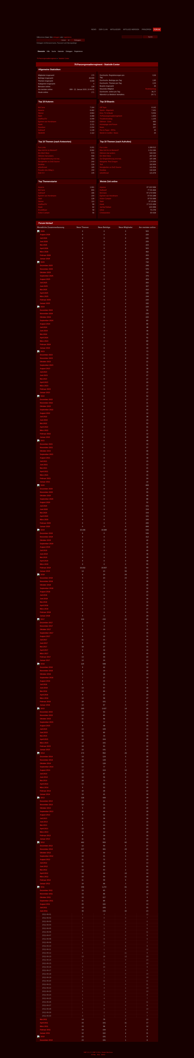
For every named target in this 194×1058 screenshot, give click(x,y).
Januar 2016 (45, 705)
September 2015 (46, 722)
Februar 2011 (45, 1030)
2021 (43, 441)
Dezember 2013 (46, 801)
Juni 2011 (44, 911)
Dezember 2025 (46, 266)
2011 (42, 887)
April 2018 (44, 605)
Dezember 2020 (46, 489)
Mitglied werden (131, 29)
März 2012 (44, 877)
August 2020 (45, 502)
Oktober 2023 (45, 362)
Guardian (41, 127)
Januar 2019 (45, 571)
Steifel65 (41, 133)
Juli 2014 (43, 774)
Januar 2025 (45, 303)
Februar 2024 (45, 344)
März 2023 (44, 386)
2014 (43, 753)
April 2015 (44, 739)
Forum (157, 29)
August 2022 (45, 413)
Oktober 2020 (45, 496)
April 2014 (44, 784)
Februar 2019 (45, 568)
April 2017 (44, 650)
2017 (43, 619)
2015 (43, 709)
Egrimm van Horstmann (47, 122)
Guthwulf (41, 130)
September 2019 (46, 544)
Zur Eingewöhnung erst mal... (49, 159)
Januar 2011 (45, 1033)
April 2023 (44, 382)
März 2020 (44, 520)
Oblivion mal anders (46, 156)
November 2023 (46, 358)
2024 (43, 307)
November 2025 (46, 269)
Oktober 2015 (45, 719)
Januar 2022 (45, 437)
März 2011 (44, 1026)
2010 (43, 1037)
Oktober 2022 (45, 406)
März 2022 (44, 430)
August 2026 (45, 235)
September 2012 (46, 856)
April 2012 (44, 873)
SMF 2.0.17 (87, 1052)
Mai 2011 (43, 1019)
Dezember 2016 (46, 667)
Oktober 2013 (45, 808)
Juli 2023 (43, 372)
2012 (43, 842)
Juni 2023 (44, 375)
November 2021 (46, 448)
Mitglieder (115, 29)
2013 (43, 798)
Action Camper (44, 213)
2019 (43, 530)
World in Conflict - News (109, 133)
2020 (43, 485)
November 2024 (46, 314)
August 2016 (45, 681)
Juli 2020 (43, 506)
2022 (43, 396)
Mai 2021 (43, 468)
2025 (43, 262)
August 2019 (45, 547)
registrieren (67, 37)
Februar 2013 (45, 836)
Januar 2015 (45, 750)
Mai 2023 (43, 379)
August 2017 (45, 636)
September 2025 (46, 276)
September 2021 (46, 454)
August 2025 (45, 279)
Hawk (40, 124)
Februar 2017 (45, 657)
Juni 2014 (44, 777)
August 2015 (45, 726)
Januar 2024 (45, 348)
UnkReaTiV (42, 119)
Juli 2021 (43, 461)
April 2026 (44, 248)
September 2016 (46, 678)
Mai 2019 (43, 557)
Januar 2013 (45, 839)
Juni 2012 (44, 866)
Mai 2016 (43, 691)
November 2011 (46, 894)
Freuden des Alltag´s (46, 170)
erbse (102, 210)
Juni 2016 (44, 688)
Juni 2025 (44, 286)
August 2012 (45, 860)
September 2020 (46, 499)
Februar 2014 (45, 791)
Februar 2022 (45, 434)
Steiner (41, 113)
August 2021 (45, 458)
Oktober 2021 (45, 451)
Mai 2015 (43, 736)
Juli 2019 (43, 550)
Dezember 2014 (46, 757)
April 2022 (44, 427)
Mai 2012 (43, 870)
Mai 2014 (43, 781)
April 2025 (44, 293)
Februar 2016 (45, 702)
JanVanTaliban (105, 207)
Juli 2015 (43, 729)
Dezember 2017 (46, 623)
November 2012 (46, 849)
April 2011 (44, 1023)
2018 (43, 575)
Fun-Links (42, 147)
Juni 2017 (44, 643)
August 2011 (45, 904)
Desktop (41, 164)
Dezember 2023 (46, 355)
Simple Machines (107, 1052)
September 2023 (46, 365)
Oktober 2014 (45, 763)
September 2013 (46, 811)
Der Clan (103, 29)
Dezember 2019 (46, 533)
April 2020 (44, 516)
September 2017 (46, 633)
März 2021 (44, 475)
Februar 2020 (45, 523)
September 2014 (46, 767)
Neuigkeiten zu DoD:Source (49, 162)
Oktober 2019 (45, 540)
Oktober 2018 (45, 585)
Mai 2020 (43, 513)
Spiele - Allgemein (107, 110)
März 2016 (44, 698)
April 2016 (44, 695)
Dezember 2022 (46, 399)
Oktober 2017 (45, 629)
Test (101, 164)
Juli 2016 (43, 684)
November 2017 (46, 626)
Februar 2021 (45, 478)
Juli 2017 (43, 640)
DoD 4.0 (41, 173)
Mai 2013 (43, 825)
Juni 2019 (44, 554)
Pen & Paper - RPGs (107, 130)
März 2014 (44, 788)
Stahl (40, 116)
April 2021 (44, 472)
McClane (41, 107)
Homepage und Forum (108, 124)
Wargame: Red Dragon (109, 162)
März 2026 (44, 252)
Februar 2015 (45, 746)
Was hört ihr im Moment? (47, 150)
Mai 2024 (43, 334)
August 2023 (45, 369)
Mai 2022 (43, 423)
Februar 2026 (45, 255)
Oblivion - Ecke (105, 122)
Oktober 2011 (45, 897)
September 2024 (46, 321)
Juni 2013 (44, 822)
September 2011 (46, 901)
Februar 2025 (45, 300)
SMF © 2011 (97, 1052)
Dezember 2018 (46, 578)
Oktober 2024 (45, 317)
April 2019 (44, 561)
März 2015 (44, 743)
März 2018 (44, 609)
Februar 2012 (45, 880)
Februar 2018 (45, 612)
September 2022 (46, 410)
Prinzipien (146, 29)
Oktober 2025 (45, 272)
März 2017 (44, 654)
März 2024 (44, 341)
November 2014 (46, 760)
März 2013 (44, 832)
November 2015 (46, 715)
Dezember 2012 (46, 846)
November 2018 (46, 581)
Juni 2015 (44, 732)
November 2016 (46, 671)
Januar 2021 (45, 482)
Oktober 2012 (45, 853)
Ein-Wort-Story (43, 153)
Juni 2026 (44, 242)
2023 (43, 351)
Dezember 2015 (46, 712)
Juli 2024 (43, 327)
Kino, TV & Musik (106, 113)
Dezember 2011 (46, 890)
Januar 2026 (45, 259)
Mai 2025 (43, 290)
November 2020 (46, 492)
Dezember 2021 (46, 444)
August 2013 (45, 815)
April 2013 (44, 829)
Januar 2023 (45, 393)
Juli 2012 (43, 863)
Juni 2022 (44, 420)
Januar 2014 (45, 794)
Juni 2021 (44, 465)
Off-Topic (103, 107)
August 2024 (45, 324)
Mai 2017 (43, 647)
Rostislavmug (150, 89)
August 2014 (45, 770)
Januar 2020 (45, 527)
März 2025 (44, 296)
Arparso (41, 110)
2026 (43, 231)
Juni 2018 (44, 599)
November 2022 (46, 403)
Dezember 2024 (46, 310)
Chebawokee (105, 213)
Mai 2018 (43, 602)
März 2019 (44, 564)
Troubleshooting (106, 119)
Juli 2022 (43, 417)
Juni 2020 (44, 509)
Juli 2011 (43, 908)
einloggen (56, 37)
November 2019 (46, 537)
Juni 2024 (44, 331)
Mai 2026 (43, 245)
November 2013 (46, 805)
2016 (43, 664)
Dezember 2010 (46, 1040)
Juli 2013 (43, 818)
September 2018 (46, 588)
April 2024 (44, 338)
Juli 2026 (43, 238)
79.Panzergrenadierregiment (111, 116)
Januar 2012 (45, 884)
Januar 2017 (45, 660)
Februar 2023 (45, 389)
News (93, 29)
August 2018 (45, 592)
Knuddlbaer (42, 210)
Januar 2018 (45, 616)
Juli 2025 (43, 283)
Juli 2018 (43, 595)
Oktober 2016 (45, 674)
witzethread (42, 167)
